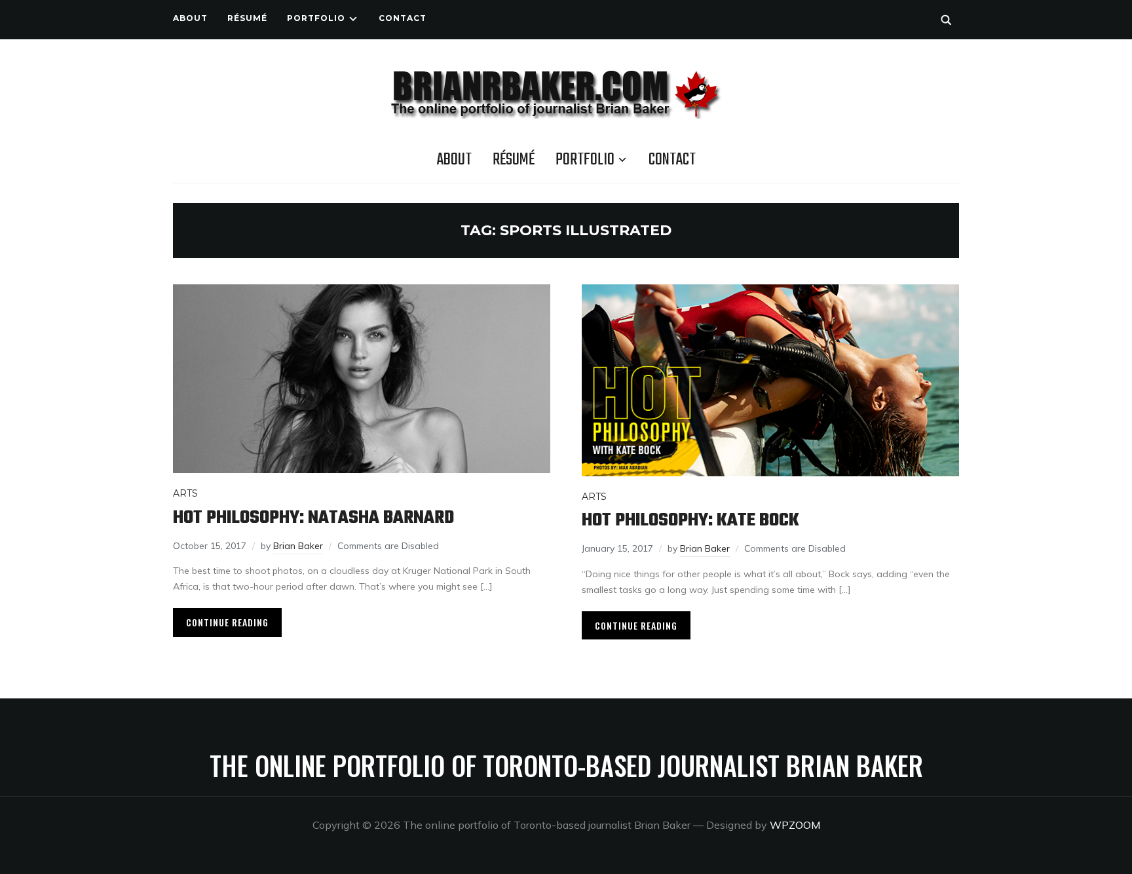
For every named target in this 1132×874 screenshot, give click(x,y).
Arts (185, 493)
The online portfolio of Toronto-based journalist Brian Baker (566, 765)
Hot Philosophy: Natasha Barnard (313, 518)
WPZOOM (795, 824)
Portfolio (316, 18)
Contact (402, 18)
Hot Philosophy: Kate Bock (690, 520)
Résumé (247, 18)
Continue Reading (227, 622)
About (190, 18)
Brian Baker (298, 546)
